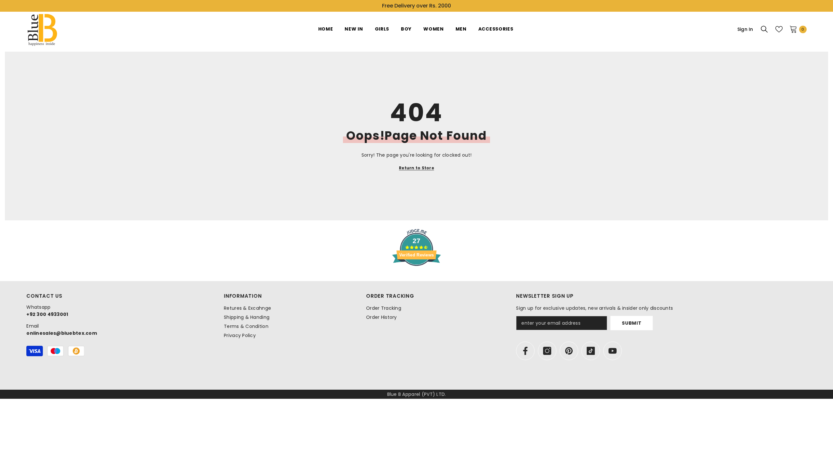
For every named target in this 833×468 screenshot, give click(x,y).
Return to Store (416, 168)
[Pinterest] (569, 351)
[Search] (764, 29)
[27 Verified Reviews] (416, 277)
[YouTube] (612, 351)
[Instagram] (547, 351)
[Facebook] (525, 351)
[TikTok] (590, 351)
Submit (631, 323)
